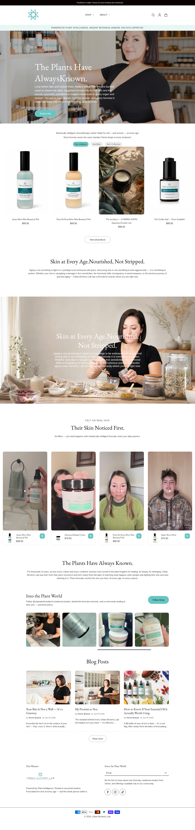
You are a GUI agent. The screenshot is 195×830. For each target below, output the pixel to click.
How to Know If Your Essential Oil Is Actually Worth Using (145, 711)
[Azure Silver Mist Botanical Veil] (25, 180)
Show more (97, 738)
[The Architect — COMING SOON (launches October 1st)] (121, 180)
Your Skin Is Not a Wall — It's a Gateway (44, 711)
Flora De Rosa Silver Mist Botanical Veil (74, 219)
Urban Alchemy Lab (101, 816)
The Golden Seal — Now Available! (169, 219)
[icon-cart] (166, 15)
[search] (153, 15)
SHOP (88, 15)
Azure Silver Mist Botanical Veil (25, 219)
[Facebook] (108, 792)
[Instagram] (115, 792)
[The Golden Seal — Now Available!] (169, 180)
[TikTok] (122, 792)
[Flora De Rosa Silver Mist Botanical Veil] (73, 180)
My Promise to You (86, 709)
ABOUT (103, 15)
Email (108, 773)
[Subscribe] (165, 773)
